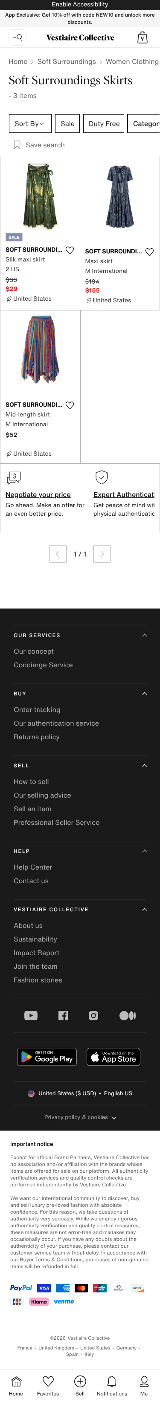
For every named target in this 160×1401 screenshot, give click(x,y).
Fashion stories (38, 980)
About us (28, 925)
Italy (89, 1354)
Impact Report (36, 952)
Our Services (37, 635)
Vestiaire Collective (51, 909)
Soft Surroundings (66, 61)
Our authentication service (56, 723)
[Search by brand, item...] (17, 37)
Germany (126, 1348)
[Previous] (58, 554)
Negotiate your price (38, 494)
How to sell (31, 781)
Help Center (33, 867)
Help (22, 851)
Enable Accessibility (80, 4)
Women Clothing (132, 61)
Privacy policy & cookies (76, 1117)
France (25, 1348)
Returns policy (37, 737)
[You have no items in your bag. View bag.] (142, 37)
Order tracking (37, 709)
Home (18, 61)
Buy (20, 694)
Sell (21, 765)
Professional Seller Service (56, 822)
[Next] (102, 554)
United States (95, 1348)
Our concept (34, 651)
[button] (142, 37)
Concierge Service (43, 665)
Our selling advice (42, 795)
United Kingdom (56, 1348)
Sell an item (32, 809)
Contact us (31, 881)
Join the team (36, 966)
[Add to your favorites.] (70, 250)
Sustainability (35, 939)
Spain (72, 1354)
